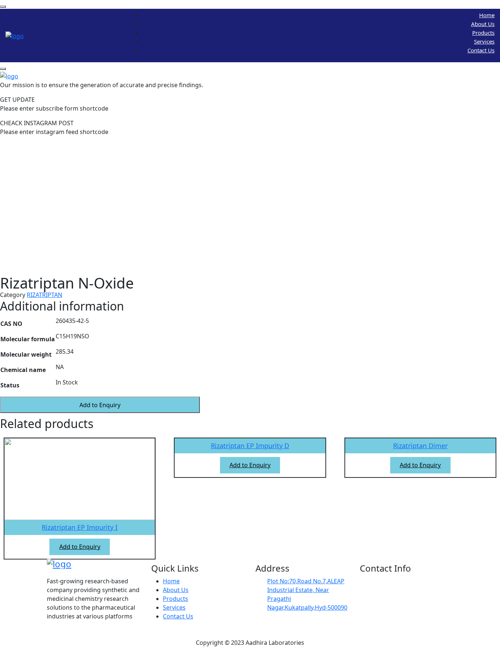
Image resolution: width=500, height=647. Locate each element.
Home (487, 15)
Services (484, 41)
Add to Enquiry (99, 405)
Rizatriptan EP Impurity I (79, 527)
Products (483, 32)
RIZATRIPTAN (44, 295)
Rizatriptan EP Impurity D (250, 445)
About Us (483, 23)
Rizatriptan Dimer (420, 445)
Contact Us (481, 50)
